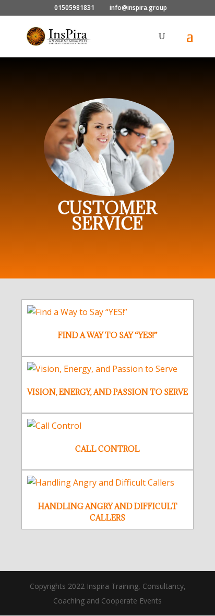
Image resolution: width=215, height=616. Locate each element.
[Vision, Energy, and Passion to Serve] (107, 369)
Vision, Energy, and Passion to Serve (107, 392)
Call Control (107, 449)
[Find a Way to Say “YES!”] (107, 312)
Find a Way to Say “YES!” (108, 335)
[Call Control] (107, 426)
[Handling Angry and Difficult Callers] (107, 482)
